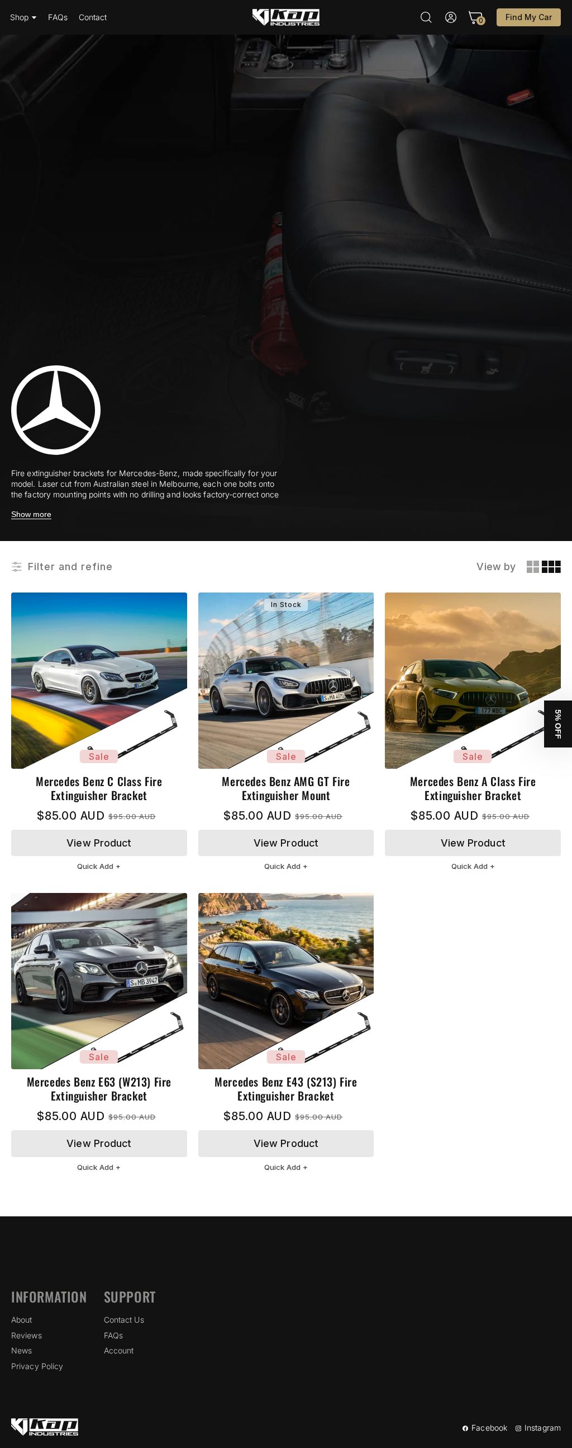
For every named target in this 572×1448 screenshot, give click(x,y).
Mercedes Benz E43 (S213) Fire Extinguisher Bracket (285, 1089)
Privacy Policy (37, 1366)
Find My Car (529, 17)
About (21, 1319)
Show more (31, 514)
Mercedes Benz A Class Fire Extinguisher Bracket (473, 788)
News (21, 1350)
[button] (23, 17)
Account (119, 1350)
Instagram (543, 1427)
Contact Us (124, 1319)
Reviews (26, 1335)
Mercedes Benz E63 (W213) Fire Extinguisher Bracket (99, 1089)
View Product (98, 843)
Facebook (489, 1427)
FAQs (113, 1335)
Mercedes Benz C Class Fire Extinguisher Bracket (99, 788)
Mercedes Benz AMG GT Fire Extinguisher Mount (286, 788)
